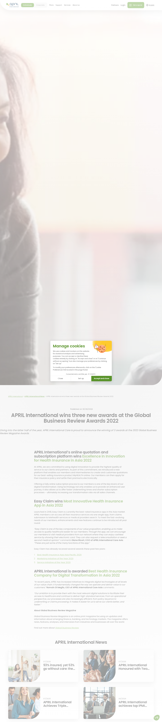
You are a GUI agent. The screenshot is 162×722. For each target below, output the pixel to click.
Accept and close (101, 378)
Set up (81, 378)
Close (60, 378)
